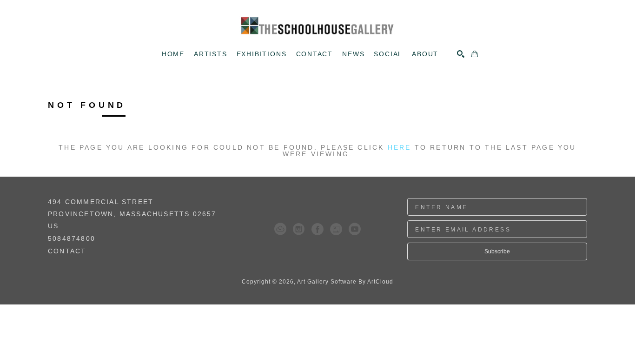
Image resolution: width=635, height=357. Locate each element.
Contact (67, 251)
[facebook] (317, 229)
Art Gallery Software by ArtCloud (345, 281)
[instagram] (299, 229)
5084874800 (71, 238)
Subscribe (497, 251)
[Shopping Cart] (474, 54)
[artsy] (336, 229)
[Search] (460, 54)
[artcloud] (280, 229)
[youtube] (355, 229)
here (399, 147)
